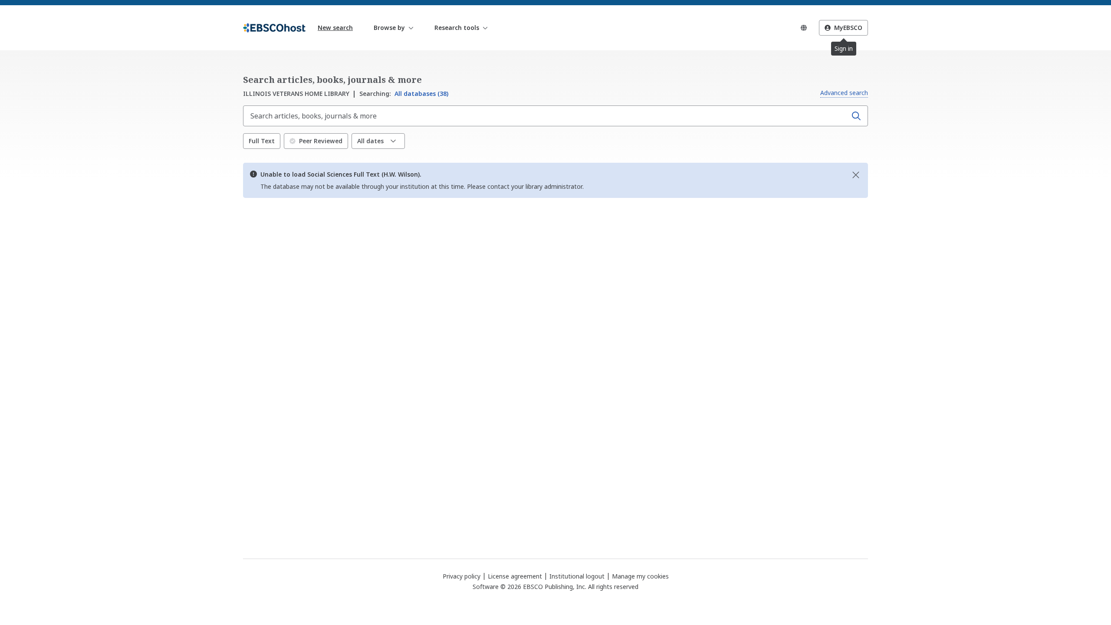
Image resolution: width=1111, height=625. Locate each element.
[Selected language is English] (803, 28)
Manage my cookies (640, 576)
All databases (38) (403, 93)
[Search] (856, 116)
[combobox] (546, 116)
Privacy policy (461, 576)
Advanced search (844, 93)
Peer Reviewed (320, 141)
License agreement (515, 576)
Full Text (262, 141)
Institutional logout (577, 576)
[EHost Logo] (274, 27)
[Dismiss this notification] (856, 175)
